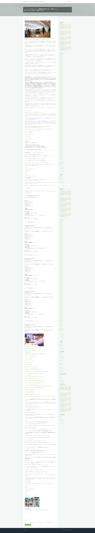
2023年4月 (61, 121)
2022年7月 (61, 304)
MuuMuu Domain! (27, 170)
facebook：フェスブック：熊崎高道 (30, 389)
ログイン (61, 176)
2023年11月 (61, 109)
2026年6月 (61, 58)
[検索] (70, 4)
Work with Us (61, 381)
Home (60, 377)
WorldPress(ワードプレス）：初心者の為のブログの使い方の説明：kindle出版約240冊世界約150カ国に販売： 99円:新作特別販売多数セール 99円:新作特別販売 (65, 27)
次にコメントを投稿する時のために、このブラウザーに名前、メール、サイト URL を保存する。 (39, 522)
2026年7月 (61, 56)
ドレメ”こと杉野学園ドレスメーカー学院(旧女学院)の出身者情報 (34, 380)
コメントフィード (62, 180)
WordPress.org (62, 182)
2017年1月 (61, 159)
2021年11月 (61, 152)
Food (60, 166)
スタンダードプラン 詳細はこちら (30, 168)
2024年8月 (61, 259)
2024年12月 (61, 85)
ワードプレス (62, 171)
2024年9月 (61, 257)
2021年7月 (61, 154)
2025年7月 (61, 78)
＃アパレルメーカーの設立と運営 (29, 357)
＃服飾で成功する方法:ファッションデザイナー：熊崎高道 (33, 348)
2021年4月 (61, 324)
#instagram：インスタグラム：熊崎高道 (30, 350)
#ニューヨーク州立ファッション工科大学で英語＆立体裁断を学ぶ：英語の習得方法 (36, 371)
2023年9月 (61, 112)
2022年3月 (61, 145)
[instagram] (69, 1)
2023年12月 (61, 107)
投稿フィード (62, 178)
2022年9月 (61, 134)
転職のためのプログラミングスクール (30, 134)
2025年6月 (61, 80)
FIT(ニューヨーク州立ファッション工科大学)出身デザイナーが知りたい (35, 382)
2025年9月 (61, 74)
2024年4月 (61, 100)
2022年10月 (61, 132)
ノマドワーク (31, 18)
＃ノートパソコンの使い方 (28, 362)
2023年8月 (61, 114)
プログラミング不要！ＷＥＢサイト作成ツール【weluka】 (33, 130)
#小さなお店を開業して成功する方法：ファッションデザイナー (34, 376)
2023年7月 (61, 116)
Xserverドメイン (29, 162)
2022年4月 (61, 143)
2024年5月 (61, 98)
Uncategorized (62, 168)
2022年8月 (61, 136)
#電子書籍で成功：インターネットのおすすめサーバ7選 (33, 369)
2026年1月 (61, 67)
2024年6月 (61, 96)
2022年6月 (61, 139)
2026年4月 (61, 62)
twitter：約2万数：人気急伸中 (29, 392)
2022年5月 (61, 141)
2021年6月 (61, 156)
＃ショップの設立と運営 (28, 359)
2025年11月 (61, 71)
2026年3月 (61, 230)
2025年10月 (61, 239)
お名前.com (26, 174)
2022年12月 (61, 295)
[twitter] (68, 1)
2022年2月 (61, 147)
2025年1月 (61, 83)
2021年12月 (61, 150)
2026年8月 (61, 221)
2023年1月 (61, 127)
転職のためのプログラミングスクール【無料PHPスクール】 (33, 112)
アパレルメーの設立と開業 (28, 364)
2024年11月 (61, 87)
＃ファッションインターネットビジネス (30, 366)
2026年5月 (61, 60)
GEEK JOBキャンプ (27, 141)
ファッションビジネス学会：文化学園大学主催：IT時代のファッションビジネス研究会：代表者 (38, 385)
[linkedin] (70, 1)
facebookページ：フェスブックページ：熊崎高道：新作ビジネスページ (35, 387)
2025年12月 (61, 69)
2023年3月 (61, 123)
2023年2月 (61, 125)
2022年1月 (61, 148)
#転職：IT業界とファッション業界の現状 (30, 346)
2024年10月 (61, 89)
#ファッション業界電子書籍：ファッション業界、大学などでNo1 (34, 373)
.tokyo (25, 172)
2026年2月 (61, 65)
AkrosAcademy (32, 126)
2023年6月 (61, 118)
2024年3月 (61, 268)
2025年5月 (61, 248)
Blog (60, 164)
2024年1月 (61, 105)
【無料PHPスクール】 (28, 136)
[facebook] (66, 1)
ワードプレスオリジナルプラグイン (46, 396)
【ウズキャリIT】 (27, 126)
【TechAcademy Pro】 (28, 139)
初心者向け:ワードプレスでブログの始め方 (31, 175)
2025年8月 (61, 76)
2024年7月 (61, 94)
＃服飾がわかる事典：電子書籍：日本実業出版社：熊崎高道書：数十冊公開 (35, 353)
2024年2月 (61, 103)
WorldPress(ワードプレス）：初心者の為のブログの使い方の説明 (34, 1)
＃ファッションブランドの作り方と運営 (30, 355)
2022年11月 (61, 130)
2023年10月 (61, 277)
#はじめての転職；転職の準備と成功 (30, 378)
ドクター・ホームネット (28, 110)
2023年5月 (61, 286)
